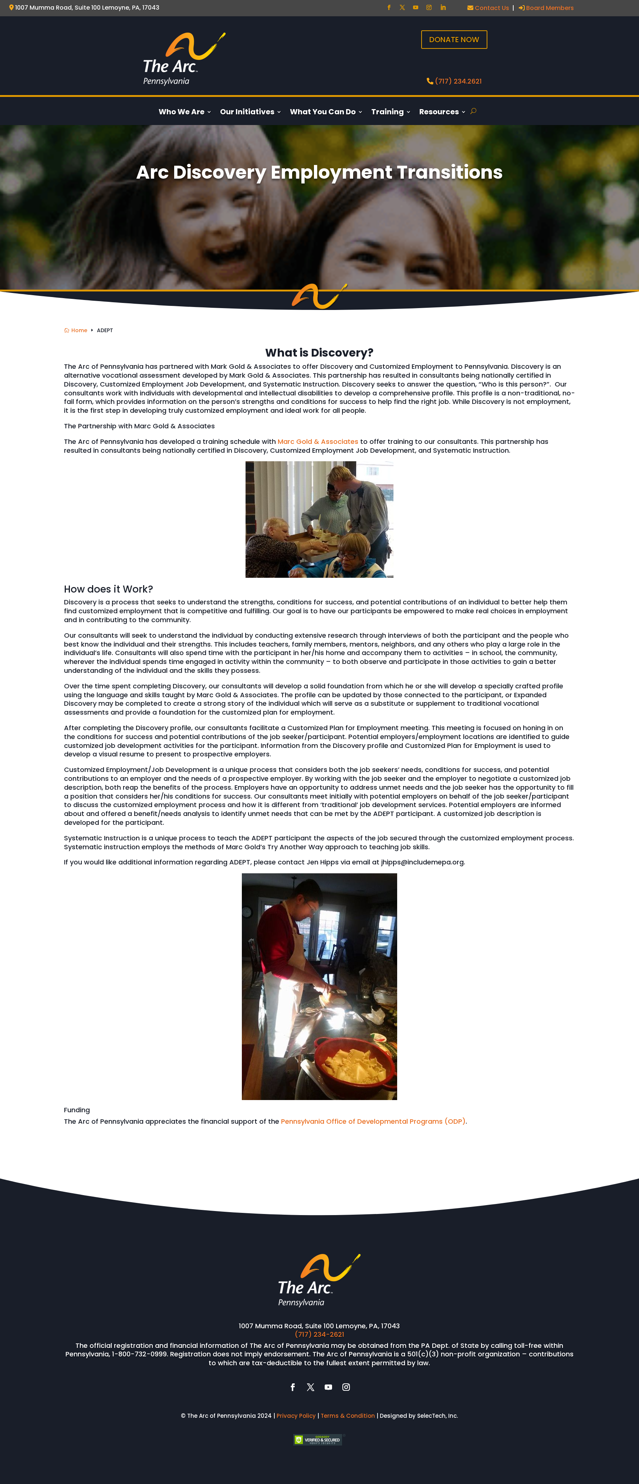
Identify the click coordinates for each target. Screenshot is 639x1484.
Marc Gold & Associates (318, 441)
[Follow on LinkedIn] (443, 7)
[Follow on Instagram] (429, 7)
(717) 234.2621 (458, 81)
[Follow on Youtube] (415, 7)
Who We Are (181, 113)
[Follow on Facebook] (389, 7)
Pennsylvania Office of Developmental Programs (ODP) (373, 1121)
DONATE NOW (454, 39)
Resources (439, 113)
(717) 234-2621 (319, 1334)
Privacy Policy (296, 1416)
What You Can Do (323, 113)
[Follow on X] (402, 7)
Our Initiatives (247, 113)
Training (387, 113)
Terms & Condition (348, 1416)
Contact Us (491, 8)
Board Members (549, 8)
